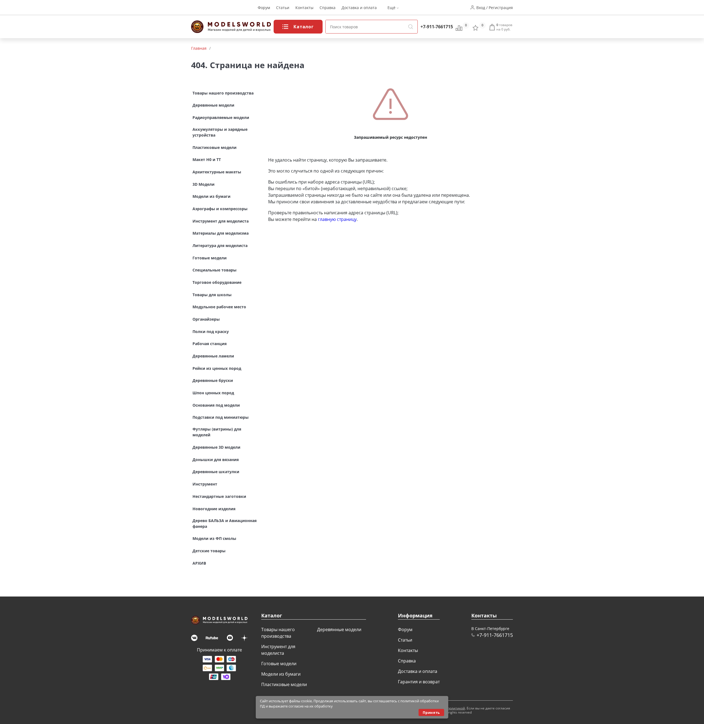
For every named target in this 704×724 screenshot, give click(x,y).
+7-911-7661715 (436, 27)
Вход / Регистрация (494, 7)
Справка (328, 7)
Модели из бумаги (281, 674)
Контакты (304, 7)
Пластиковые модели (284, 684)
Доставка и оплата (359, 7)
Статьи (282, 7)
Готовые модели (278, 664)
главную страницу (337, 219)
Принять (431, 712)
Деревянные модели (339, 629)
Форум (264, 7)
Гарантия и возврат (419, 682)
